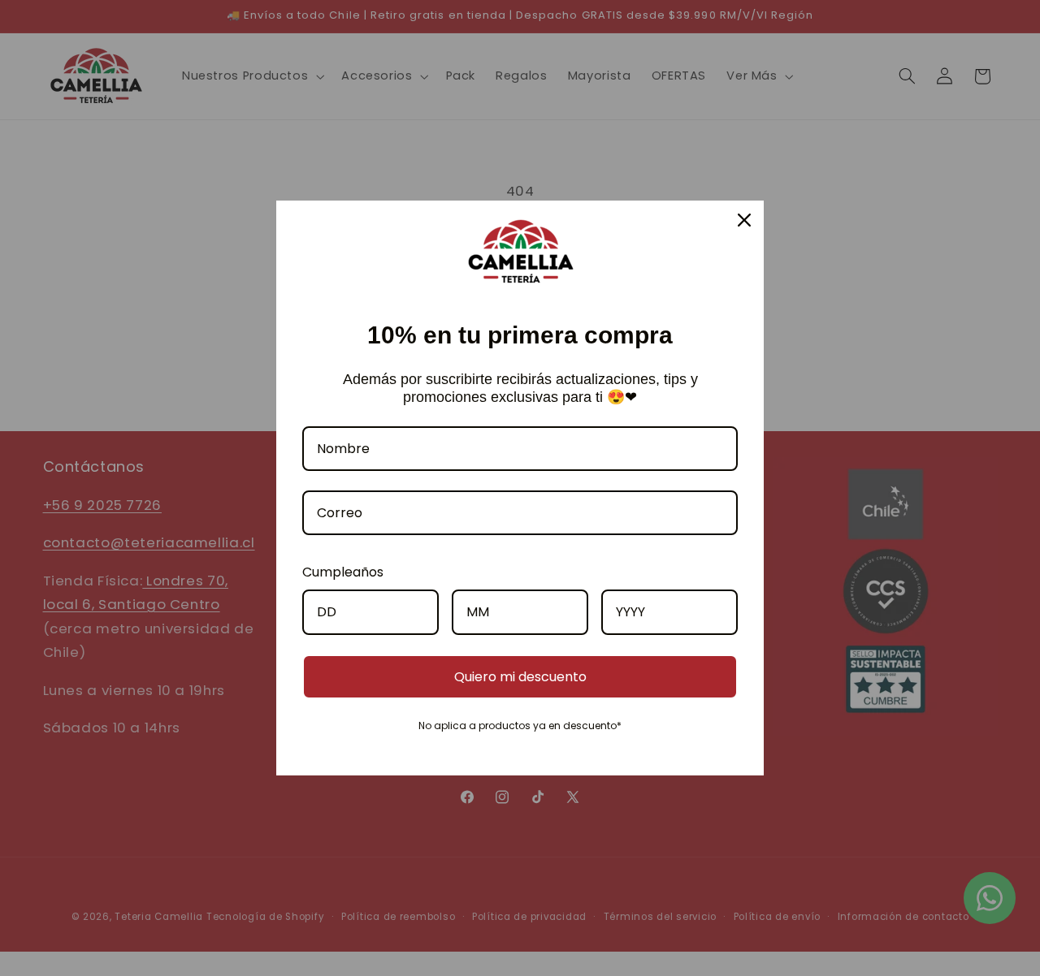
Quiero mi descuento (520, 676)
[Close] (744, 220)
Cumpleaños (343, 572)
